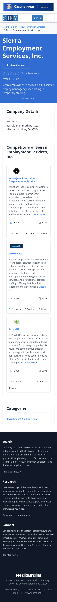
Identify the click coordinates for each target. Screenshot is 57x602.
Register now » (10, 554)
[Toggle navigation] (50, 18)
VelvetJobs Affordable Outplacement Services (23, 180)
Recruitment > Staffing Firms (21, 418)
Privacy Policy (12, 589)
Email (16, 222)
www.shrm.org (33, 592)
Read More (39, 214)
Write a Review (11, 78)
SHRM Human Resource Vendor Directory (24, 26)
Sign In (37, 17)
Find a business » (12, 471)
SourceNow (15, 253)
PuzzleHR (14, 329)
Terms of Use (34, 589)
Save (44, 222)
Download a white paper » (16, 514)
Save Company (18, 65)
